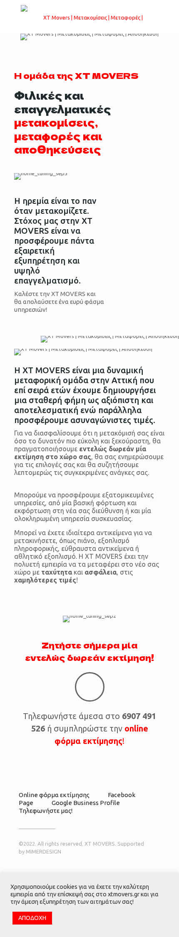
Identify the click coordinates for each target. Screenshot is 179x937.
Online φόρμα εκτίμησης (54, 794)
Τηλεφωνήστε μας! (45, 810)
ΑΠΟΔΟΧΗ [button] (32, 918)
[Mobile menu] (168, 17)
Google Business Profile (86, 802)
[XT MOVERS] (89, 16)
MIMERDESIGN (43, 851)
